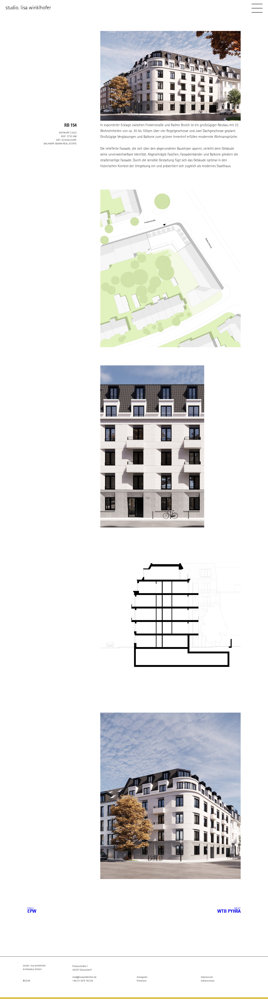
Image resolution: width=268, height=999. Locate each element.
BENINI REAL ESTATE (66, 143)
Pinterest (141, 980)
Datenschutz (207, 980)
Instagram (142, 977)
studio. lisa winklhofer (28, 8)
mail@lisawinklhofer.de (84, 977)
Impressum (207, 977)
